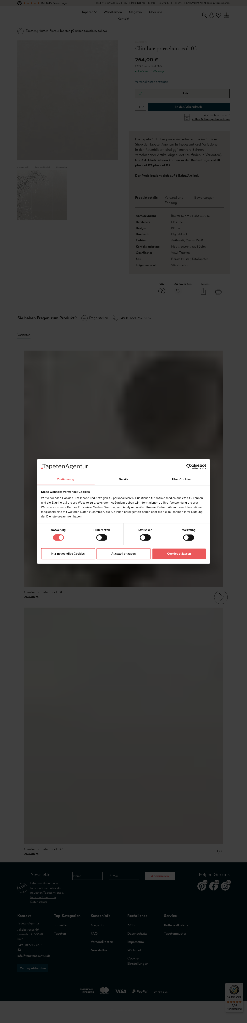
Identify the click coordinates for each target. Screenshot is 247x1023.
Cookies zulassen (179, 553)
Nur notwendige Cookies (68, 553)
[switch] (101, 538)
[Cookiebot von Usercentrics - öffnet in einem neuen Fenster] (189, 467)
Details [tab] (123, 479)
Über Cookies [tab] (181, 479)
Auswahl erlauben (123, 553)
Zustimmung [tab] (65, 479)
